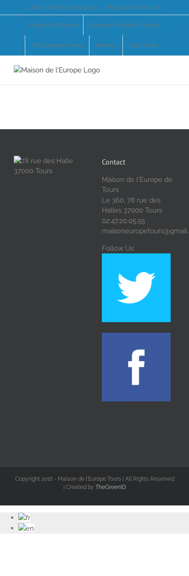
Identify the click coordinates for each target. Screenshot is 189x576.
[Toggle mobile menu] (171, 70)
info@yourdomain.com (133, 7)
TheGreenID (110, 487)
